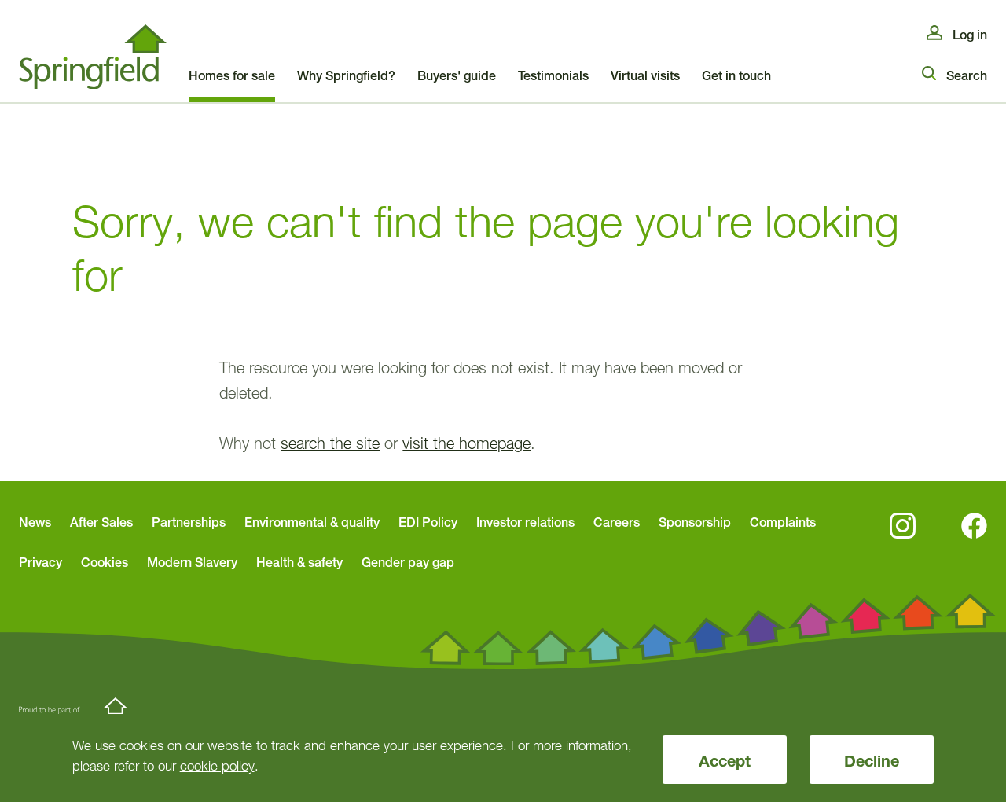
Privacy (40, 562)
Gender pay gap (408, 562)
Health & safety (299, 562)
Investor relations (525, 522)
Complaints (783, 522)
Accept (725, 761)
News (35, 522)
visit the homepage (466, 443)
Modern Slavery (192, 562)
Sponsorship (695, 522)
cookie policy (217, 765)
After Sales (101, 522)
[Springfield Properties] (93, 57)
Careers (616, 522)
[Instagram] (903, 526)
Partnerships (189, 522)
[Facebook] (974, 526)
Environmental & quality (312, 522)
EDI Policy (427, 522)
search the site (330, 443)
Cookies (104, 562)
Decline (871, 761)
